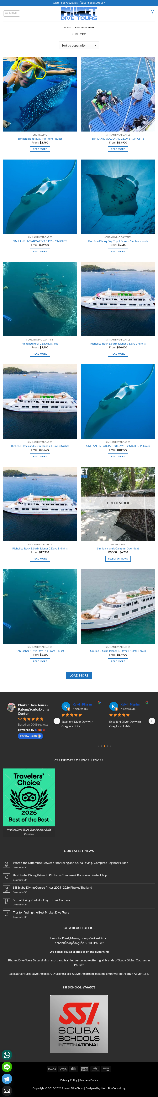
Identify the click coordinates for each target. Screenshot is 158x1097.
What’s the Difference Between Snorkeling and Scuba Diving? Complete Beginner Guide (70, 862)
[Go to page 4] (107, 746)
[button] (11, 13)
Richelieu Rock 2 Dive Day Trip (40, 343)
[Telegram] (7, 1079)
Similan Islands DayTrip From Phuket (40, 138)
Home (67, 27)
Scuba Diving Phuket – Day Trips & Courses (41, 900)
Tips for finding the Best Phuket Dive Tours (41, 912)
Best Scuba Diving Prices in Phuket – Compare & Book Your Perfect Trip (60, 875)
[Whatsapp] (7, 1055)
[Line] (7, 1067)
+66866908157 (95, 2)
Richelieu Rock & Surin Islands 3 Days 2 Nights (118, 343)
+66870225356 (68, 2)
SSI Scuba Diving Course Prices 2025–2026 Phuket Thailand (52, 887)
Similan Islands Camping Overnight (118, 548)
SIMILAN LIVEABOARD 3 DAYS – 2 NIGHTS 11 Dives (118, 445)
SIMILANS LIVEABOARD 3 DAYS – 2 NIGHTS (40, 241)
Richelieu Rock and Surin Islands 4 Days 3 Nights (40, 445)
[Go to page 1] (98, 746)
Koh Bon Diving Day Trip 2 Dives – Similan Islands (118, 241)
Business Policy (88, 1080)
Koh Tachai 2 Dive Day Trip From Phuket (40, 650)
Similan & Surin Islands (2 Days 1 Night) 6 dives (118, 650)
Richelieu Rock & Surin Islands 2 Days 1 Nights (40, 548)
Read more (40, 149)
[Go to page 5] (110, 746)
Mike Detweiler (83, 704)
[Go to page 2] (101, 746)
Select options (118, 558)
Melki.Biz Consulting (113, 1088)
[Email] (7, 1091)
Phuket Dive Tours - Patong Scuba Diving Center (33, 709)
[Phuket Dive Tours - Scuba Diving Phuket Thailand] (79, 13)
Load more (79, 675)
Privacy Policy (68, 1080)
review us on (28, 735)
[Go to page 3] (104, 746)
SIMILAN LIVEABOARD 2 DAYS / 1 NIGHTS (118, 138)
